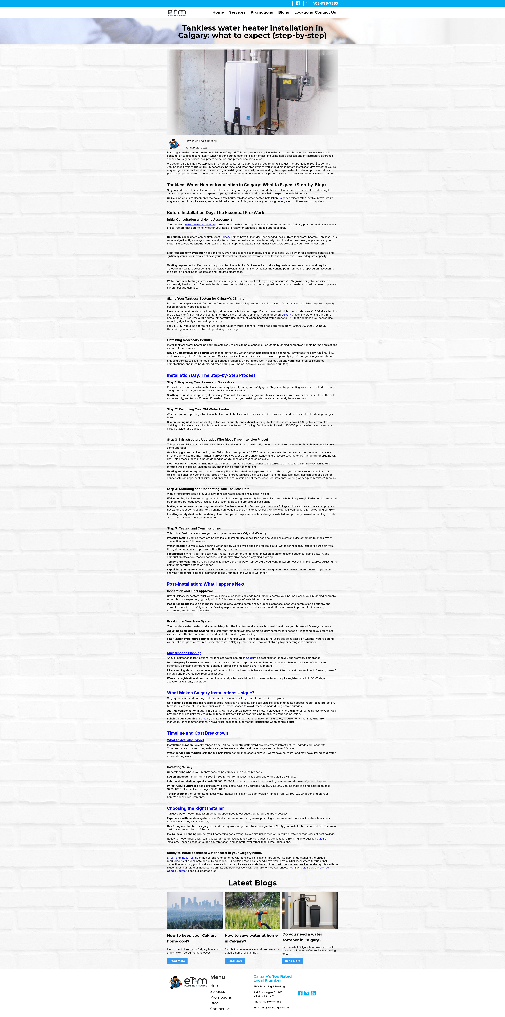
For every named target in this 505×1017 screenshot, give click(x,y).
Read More (177, 960)
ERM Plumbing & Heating (182, 857)
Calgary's (287, 314)
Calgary (283, 198)
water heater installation (200, 224)
